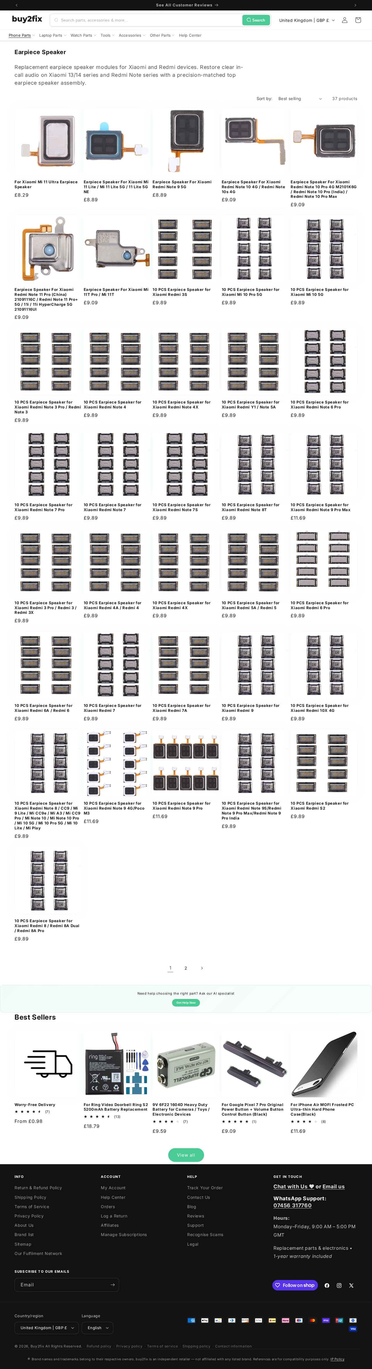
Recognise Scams (205, 1234)
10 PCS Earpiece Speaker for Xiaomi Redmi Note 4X (181, 404)
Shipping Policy (30, 1197)
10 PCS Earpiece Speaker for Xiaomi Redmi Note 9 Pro (181, 805)
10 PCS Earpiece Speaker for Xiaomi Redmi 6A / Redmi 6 (43, 708)
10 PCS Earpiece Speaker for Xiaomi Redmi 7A (181, 708)
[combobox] (150, 20)
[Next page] (201, 968)
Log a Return (114, 1215)
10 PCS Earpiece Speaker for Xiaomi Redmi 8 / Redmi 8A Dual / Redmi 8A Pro (47, 925)
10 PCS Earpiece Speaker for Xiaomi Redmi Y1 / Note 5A (251, 404)
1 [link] (170, 968)
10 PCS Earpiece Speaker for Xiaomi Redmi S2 (319, 805)
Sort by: (265, 98)
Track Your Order (205, 1187)
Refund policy (99, 1346)
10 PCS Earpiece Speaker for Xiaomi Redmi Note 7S (181, 507)
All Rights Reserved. (63, 1346)
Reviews (195, 1215)
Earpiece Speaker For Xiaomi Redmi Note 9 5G (182, 184)
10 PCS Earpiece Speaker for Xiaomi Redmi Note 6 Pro (319, 404)
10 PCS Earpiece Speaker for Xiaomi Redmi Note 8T (251, 507)
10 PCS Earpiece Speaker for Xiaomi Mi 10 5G (319, 292)
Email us (334, 1186)
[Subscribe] (112, 1285)
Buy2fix (37, 1346)
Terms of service (162, 1346)
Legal (192, 1244)
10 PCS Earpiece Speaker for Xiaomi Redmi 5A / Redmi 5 (251, 605)
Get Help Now (186, 1002)
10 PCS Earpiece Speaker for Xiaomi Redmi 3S (181, 292)
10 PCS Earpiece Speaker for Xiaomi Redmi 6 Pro (319, 605)
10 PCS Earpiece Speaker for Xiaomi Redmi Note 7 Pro (43, 507)
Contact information (233, 1346)
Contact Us (198, 1197)
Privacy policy (129, 1346)
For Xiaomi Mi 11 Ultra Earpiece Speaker (46, 184)
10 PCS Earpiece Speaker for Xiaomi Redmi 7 (113, 708)
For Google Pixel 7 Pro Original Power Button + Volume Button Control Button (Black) (253, 1109)
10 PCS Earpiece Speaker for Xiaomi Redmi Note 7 (113, 507)
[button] (358, 20)
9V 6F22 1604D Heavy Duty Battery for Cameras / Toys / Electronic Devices (181, 1109)
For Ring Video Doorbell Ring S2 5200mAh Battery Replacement (116, 1107)
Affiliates (110, 1225)
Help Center (113, 1197)
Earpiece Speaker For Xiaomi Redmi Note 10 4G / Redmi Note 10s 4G (253, 186)
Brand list (24, 1234)
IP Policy (337, 1359)
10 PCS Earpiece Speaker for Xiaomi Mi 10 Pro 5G (251, 292)
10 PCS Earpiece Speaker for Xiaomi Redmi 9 (251, 708)
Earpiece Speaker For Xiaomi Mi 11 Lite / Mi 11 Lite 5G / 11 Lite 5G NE (116, 186)
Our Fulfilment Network (38, 1253)
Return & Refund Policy (38, 1187)
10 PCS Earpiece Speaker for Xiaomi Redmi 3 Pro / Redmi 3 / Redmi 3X (46, 607)
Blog (191, 1206)
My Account (113, 1187)
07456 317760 (292, 1205)
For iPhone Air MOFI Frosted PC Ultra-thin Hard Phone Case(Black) (322, 1109)
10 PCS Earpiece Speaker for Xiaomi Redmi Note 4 (113, 404)
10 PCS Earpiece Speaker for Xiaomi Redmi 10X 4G (319, 708)
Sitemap (23, 1244)
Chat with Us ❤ (293, 1186)
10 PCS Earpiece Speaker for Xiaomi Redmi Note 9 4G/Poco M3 (114, 808)
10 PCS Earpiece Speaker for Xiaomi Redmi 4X (181, 605)
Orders (108, 1206)
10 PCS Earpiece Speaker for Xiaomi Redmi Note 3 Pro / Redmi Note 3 (48, 407)
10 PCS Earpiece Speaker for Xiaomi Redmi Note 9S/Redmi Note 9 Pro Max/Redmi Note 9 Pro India (252, 810)
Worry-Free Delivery (35, 1104)
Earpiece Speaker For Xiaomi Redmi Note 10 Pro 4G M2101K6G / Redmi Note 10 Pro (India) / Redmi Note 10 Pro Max (324, 189)
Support (195, 1225)
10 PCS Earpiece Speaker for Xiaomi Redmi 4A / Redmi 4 (113, 605)
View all (186, 1155)
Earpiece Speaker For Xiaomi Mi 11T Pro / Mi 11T (116, 292)
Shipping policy (197, 1346)
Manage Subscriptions (124, 1234)
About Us (24, 1225)
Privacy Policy (29, 1215)
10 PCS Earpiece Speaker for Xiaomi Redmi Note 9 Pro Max (320, 507)
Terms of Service (32, 1206)
